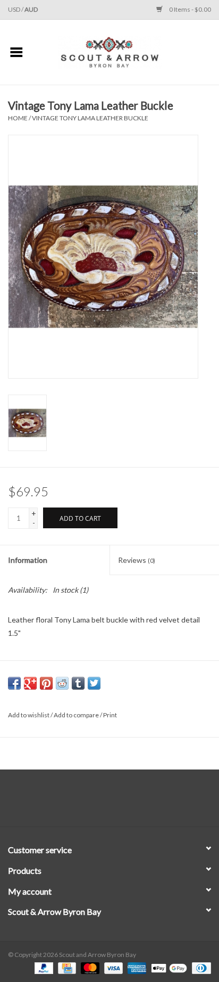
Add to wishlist (28, 715)
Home (18, 118)
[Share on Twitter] (94, 683)
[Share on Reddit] (62, 683)
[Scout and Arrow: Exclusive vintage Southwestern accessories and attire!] (126, 51)
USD (14, 9)
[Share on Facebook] (14, 683)
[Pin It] (46, 683)
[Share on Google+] (30, 683)
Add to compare (77, 715)
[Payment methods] (42, 967)
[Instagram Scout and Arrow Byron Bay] (119, 802)
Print (110, 715)
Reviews (136, 559)
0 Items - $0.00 (189, 9)
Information (27, 559)
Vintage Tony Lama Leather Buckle (90, 118)
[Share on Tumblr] (78, 683)
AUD (31, 9)
